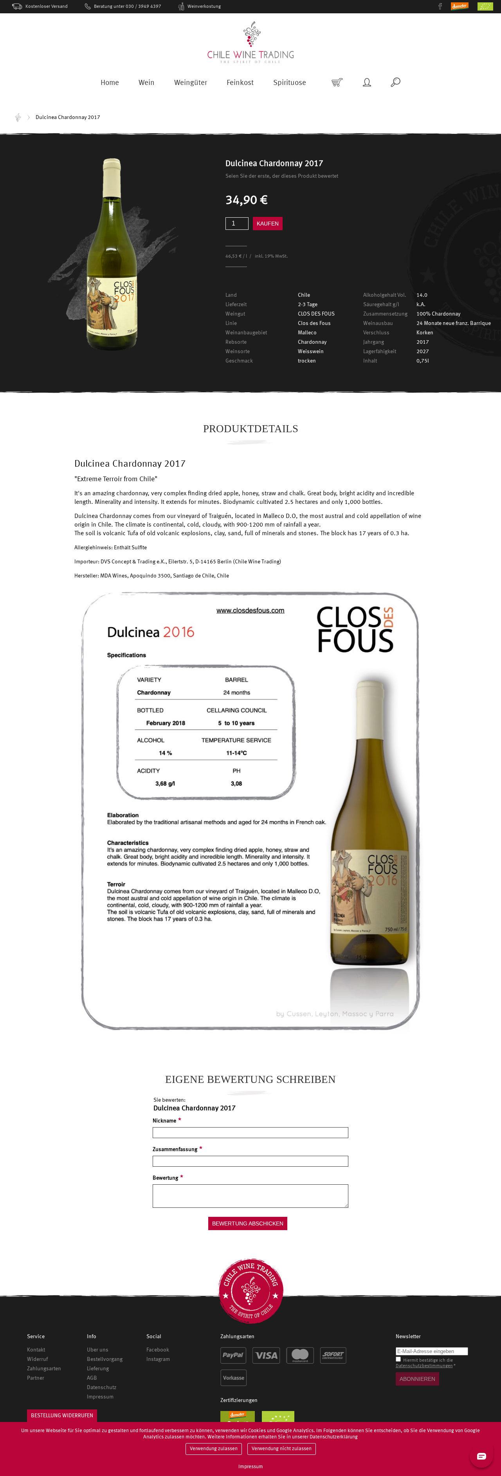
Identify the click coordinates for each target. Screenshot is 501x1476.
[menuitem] (110, 85)
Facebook (157, 1350)
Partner (35, 1378)
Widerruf (37, 1359)
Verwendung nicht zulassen (282, 1448)
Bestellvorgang (105, 1359)
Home (18, 117)
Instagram (158, 1359)
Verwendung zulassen (214, 1448)
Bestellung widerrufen (62, 1415)
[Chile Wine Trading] (250, 42)
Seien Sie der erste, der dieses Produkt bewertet (281, 176)
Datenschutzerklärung (334, 1437)
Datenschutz (101, 1387)
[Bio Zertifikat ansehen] (489, 9)
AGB (92, 1378)
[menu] (203, 86)
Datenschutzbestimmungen (424, 1366)
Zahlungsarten (44, 1368)
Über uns (97, 1350)
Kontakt (36, 1350)
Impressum (100, 1397)
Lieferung (98, 1368)
